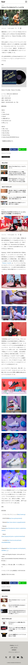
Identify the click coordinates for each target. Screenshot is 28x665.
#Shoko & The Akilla (6, 153)
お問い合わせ (14, 647)
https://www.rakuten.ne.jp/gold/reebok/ (16, 522)
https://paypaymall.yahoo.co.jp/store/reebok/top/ (13, 536)
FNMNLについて (14, 645)
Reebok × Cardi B (7, 263)
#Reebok (8, 586)
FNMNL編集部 (11, 28)
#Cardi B (3, 586)
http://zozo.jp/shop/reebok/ (15, 518)
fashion (2, 209)
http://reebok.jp (21, 514)
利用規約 (14, 650)
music (2, 5)
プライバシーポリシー (14, 652)
